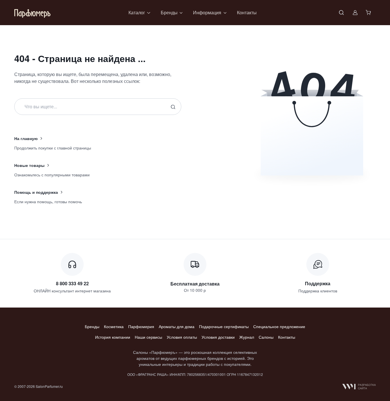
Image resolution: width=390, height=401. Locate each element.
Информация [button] (207, 12)
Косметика (114, 326)
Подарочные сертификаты (224, 326)
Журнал (246, 337)
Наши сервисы (148, 337)
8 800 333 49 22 (72, 283)
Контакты (247, 12)
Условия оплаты (182, 337)
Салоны (266, 337)
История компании (112, 337)
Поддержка (317, 283)
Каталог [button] (136, 12)
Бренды (92, 326)
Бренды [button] (169, 12)
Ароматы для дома (176, 326)
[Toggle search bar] (341, 12)
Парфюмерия (141, 326)
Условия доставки (218, 337)
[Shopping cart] (369, 12)
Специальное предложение (279, 326)
